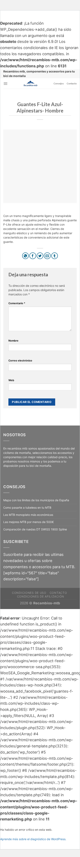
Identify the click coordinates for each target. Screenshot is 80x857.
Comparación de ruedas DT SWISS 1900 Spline (35, 529)
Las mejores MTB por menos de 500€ (28, 522)
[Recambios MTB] (30, 83)
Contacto (72, 83)
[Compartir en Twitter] (40, 255)
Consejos (59, 83)
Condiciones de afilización (40, 596)
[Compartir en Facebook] (32, 255)
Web (11, 380)
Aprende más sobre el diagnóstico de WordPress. (33, 839)
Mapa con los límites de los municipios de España (36, 500)
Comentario (16, 303)
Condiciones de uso (29, 592)
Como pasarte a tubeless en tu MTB (27, 507)
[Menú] (5, 83)
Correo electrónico (20, 360)
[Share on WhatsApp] (25, 255)
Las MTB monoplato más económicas (28, 514)
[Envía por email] (47, 255)
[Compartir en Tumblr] (54, 255)
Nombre (13, 340)
